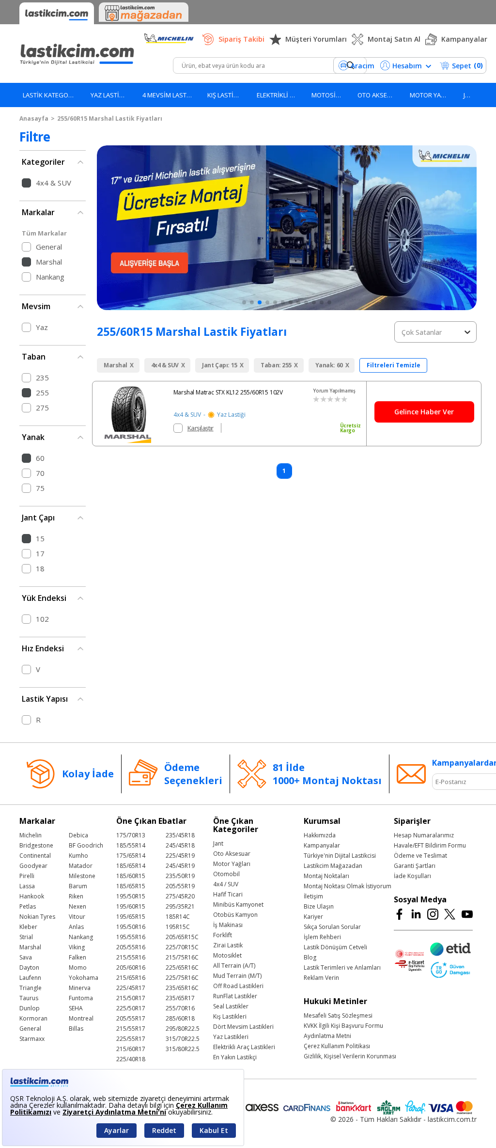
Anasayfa (33, 118)
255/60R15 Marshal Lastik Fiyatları (109, 118)
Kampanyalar (464, 39)
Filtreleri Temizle (393, 365)
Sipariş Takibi (241, 39)
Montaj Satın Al (394, 39)
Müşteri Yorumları (316, 39)
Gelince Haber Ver (424, 411)
